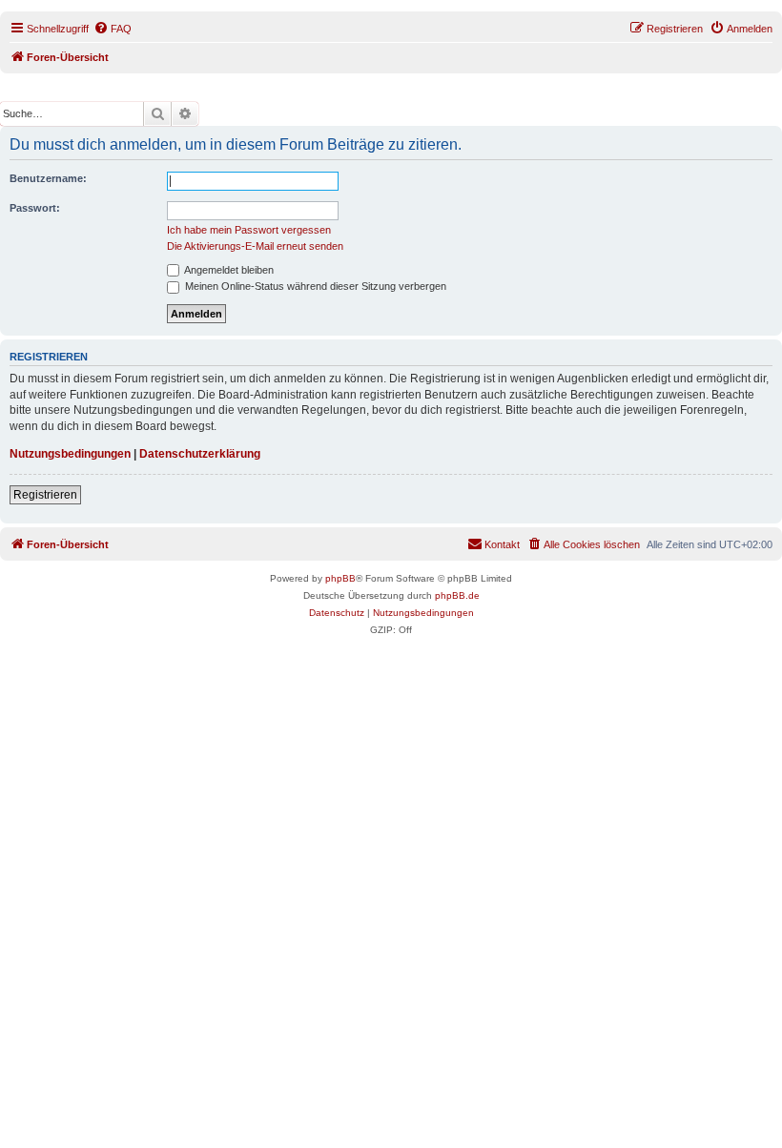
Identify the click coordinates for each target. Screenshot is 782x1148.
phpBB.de (457, 595)
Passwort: (35, 208)
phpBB (340, 578)
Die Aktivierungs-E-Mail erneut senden (255, 246)
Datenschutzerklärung (199, 454)
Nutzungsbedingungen (70, 454)
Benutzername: (48, 178)
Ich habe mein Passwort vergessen (249, 230)
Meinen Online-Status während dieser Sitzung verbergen (314, 286)
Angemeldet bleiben (228, 270)
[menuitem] (112, 28)
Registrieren (45, 495)
